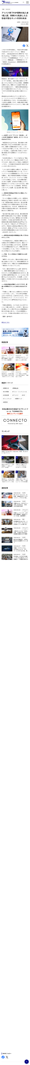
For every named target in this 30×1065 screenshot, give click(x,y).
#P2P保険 (6, 392)
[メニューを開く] (27, 2)
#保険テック (18, 398)
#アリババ (15, 395)
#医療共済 (6, 388)
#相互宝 (5, 402)
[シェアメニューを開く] (27, 1062)
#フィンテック (7, 398)
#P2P (23, 395)
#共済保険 (6, 395)
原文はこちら (6, 322)
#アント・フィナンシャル (19, 392)
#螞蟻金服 (15, 388)
